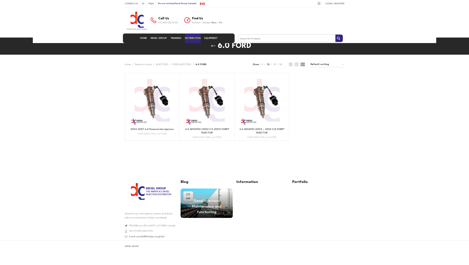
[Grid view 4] (303, 64)
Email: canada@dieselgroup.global (146, 236)
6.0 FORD (162, 134)
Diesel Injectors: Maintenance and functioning (206, 206)
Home (128, 64)
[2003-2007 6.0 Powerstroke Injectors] (152, 100)
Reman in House (143, 64)
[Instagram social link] (318, 4)
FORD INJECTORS (181, 64)
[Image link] (151, 191)
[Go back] (213, 46)
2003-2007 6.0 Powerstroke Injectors (152, 129)
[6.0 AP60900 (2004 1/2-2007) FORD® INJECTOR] (207, 100)
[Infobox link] (164, 20)
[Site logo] (202, 3)
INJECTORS (162, 64)
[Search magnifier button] (339, 38)
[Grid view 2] (290, 64)
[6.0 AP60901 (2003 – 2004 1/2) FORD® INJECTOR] (261, 100)
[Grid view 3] (296, 64)
